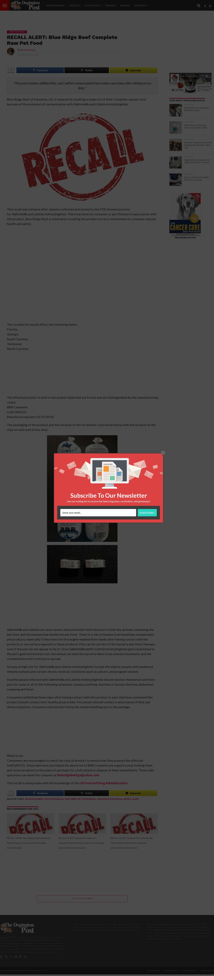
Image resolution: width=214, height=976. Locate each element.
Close (163, 453)
